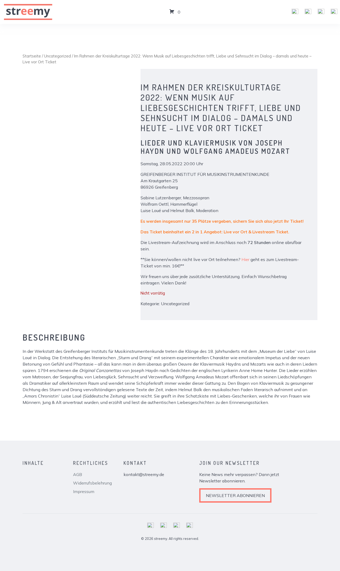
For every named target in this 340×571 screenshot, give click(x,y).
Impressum (83, 491)
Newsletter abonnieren (235, 495)
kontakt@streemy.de (144, 474)
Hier (245, 259)
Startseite (32, 56)
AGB (77, 474)
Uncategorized (57, 56)
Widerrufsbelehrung (92, 483)
